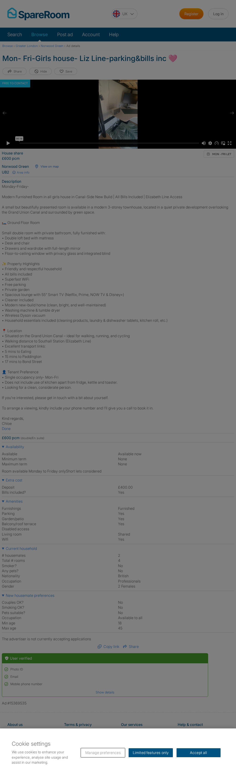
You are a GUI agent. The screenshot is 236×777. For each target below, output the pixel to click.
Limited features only (151, 752)
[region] (118, 752)
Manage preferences (103, 752)
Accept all (198, 752)
